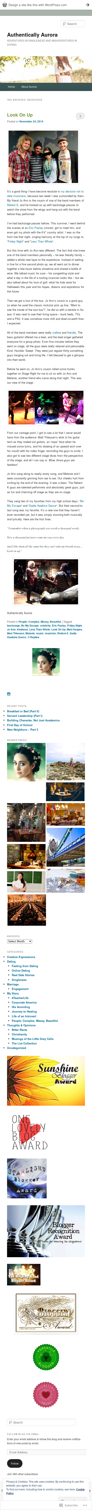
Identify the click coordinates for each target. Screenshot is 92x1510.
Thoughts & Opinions (21, 1025)
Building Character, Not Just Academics (33, 720)
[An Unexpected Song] (65, 815)
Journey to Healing (24, 1011)
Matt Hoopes (74, 629)
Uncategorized (16, 1048)
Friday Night (15, 241)
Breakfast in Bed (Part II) (23, 711)
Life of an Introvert (24, 1016)
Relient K (12, 205)
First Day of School (20, 725)
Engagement (20, 989)
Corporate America (24, 1002)
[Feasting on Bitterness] (26, 910)
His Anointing (21, 1007)
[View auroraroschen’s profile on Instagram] (8, 694)
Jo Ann (11, 629)
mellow (56, 332)
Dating (11, 961)
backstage (13, 625)
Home (11, 86)
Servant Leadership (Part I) (24, 716)
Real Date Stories (23, 975)
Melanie (30, 633)
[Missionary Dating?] (65, 792)
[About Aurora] (26, 763)
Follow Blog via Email (23, 1434)
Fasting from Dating (25, 966)
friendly (71, 332)
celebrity (45, 625)
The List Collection (24, 1043)
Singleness (19, 980)
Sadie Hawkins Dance (42, 505)
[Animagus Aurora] (26, 857)
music (40, 633)
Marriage (13, 984)
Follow (15, 1463)
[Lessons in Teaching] (26, 882)
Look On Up (20, 114)
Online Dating (21, 970)
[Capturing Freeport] (65, 762)
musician (50, 633)
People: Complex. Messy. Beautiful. (40, 622)
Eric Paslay (36, 228)
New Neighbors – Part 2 (22, 729)
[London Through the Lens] (65, 848)
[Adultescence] (65, 881)
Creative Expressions (21, 957)
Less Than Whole (41, 241)
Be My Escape (30, 625)
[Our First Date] (26, 823)
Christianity (19, 1034)
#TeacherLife (20, 998)
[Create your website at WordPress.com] (46, 5)
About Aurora (29, 86)
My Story (13, 993)
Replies (33, 637)
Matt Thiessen (15, 633)
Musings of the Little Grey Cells (32, 1039)
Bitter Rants (19, 1030)
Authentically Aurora (32, 34)
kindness (22, 629)
